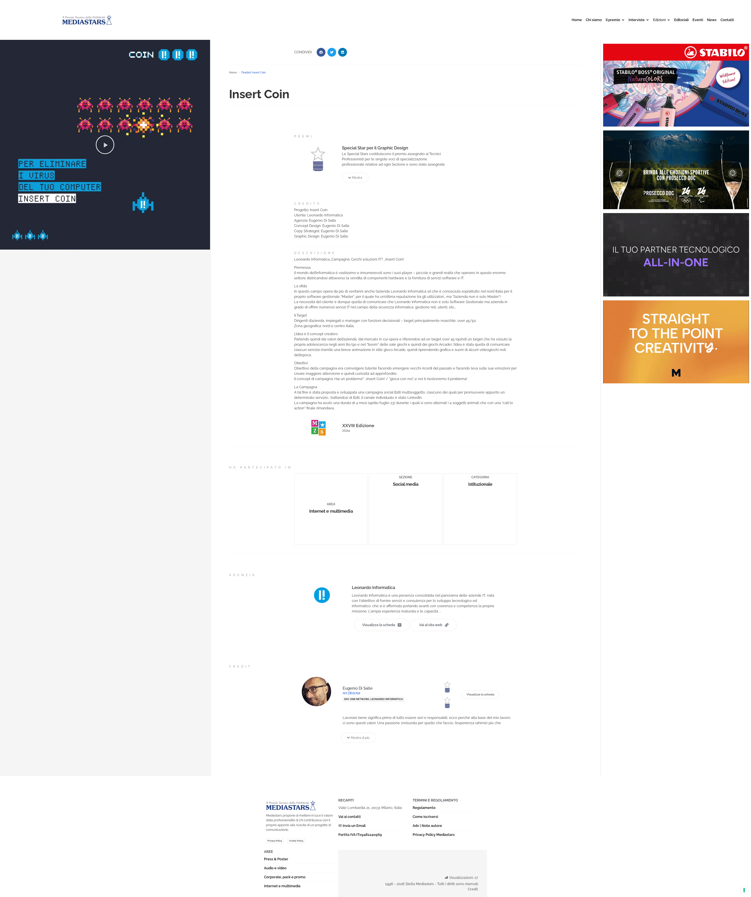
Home (233, 72)
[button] (615, 19)
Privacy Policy (275, 840)
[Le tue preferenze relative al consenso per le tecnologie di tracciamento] (744, 890)
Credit (473, 889)
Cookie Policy (296, 840)
